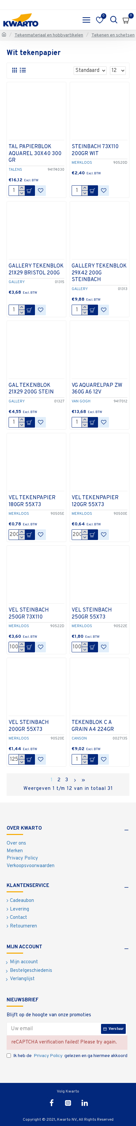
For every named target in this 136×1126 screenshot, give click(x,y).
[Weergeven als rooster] (14, 70)
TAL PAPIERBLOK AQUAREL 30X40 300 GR (35, 154)
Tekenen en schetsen (113, 35)
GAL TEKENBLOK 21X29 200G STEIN (31, 389)
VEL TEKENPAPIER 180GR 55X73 (32, 501)
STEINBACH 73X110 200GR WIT (95, 150)
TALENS (15, 169)
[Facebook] (51, 1102)
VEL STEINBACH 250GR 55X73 (92, 614)
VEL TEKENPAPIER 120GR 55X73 (95, 501)
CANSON (79, 738)
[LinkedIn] (84, 1102)
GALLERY (17, 282)
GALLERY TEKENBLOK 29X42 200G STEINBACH (99, 273)
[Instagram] (68, 1102)
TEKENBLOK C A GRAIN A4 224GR (93, 726)
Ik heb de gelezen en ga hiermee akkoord (70, 1056)
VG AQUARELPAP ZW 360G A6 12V (97, 389)
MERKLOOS (82, 162)
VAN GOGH (81, 401)
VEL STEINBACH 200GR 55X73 (29, 726)
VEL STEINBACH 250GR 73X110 (29, 614)
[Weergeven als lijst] (22, 70)
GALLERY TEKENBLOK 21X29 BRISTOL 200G (36, 269)
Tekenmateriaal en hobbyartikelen (49, 35)
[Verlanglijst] (40, 190)
